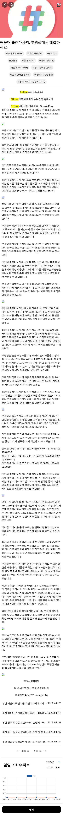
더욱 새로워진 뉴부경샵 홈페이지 (35, 99)
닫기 (31, 809)
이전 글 (37, 751)
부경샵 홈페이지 (35, 92)
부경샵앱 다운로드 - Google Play (36, 106)
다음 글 (25, 751)
